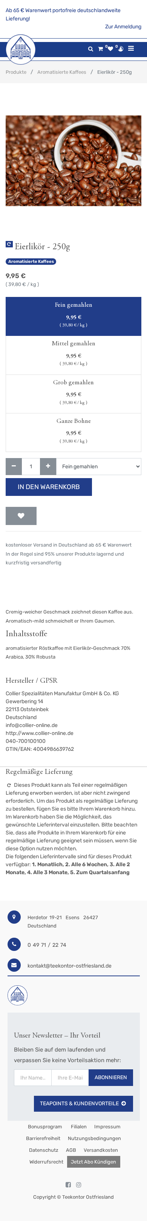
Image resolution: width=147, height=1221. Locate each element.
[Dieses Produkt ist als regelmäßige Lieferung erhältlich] (9, 244)
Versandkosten (101, 1150)
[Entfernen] (14, 466)
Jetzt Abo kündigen (93, 1162)
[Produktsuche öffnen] (90, 49)
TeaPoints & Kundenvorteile (79, 1103)
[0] (100, 49)
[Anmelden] (120, 48)
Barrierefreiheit (43, 1138)
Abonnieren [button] (111, 1077)
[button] (21, 516)
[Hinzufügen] (48, 466)
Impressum (107, 1126)
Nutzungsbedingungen (94, 1138)
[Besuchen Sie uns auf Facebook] (68, 1185)
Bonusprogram (44, 1126)
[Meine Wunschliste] (110, 49)
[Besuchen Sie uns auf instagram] (78, 1185)
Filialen (78, 1126)
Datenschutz (43, 1150)
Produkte (16, 72)
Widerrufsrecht (46, 1162)
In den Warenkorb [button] (49, 487)
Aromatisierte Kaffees (61, 72)
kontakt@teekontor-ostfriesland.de (70, 966)
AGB (71, 1150)
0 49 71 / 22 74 (47, 945)
